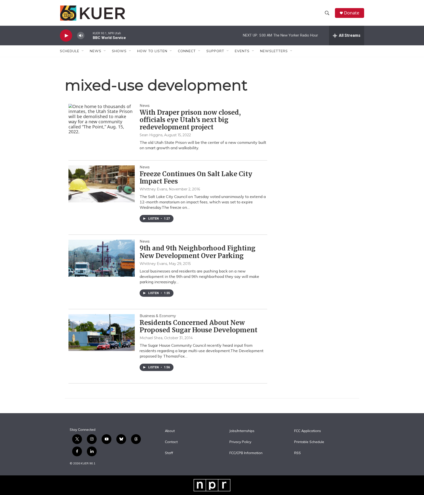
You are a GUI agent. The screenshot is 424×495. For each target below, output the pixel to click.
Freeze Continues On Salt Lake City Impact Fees (196, 177)
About (170, 431)
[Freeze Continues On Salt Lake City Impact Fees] (101, 183)
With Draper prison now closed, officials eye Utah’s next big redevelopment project (190, 119)
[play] (66, 35)
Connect (187, 51)
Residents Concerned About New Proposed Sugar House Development (198, 326)
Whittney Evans (153, 189)
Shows (119, 51)
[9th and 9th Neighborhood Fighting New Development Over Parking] (101, 258)
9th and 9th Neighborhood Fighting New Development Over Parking (197, 252)
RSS (297, 453)
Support (215, 51)
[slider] (88, 35)
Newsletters (274, 51)
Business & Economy (158, 316)
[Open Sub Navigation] (83, 51)
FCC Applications (307, 431)
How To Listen (152, 51)
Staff (169, 453)
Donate (351, 12)
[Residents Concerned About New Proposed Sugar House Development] (101, 332)
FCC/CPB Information (246, 453)
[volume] (81, 35)
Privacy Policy (240, 442)
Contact (171, 442)
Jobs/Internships (241, 431)
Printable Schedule (309, 442)
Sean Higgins (151, 135)
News (144, 105)
